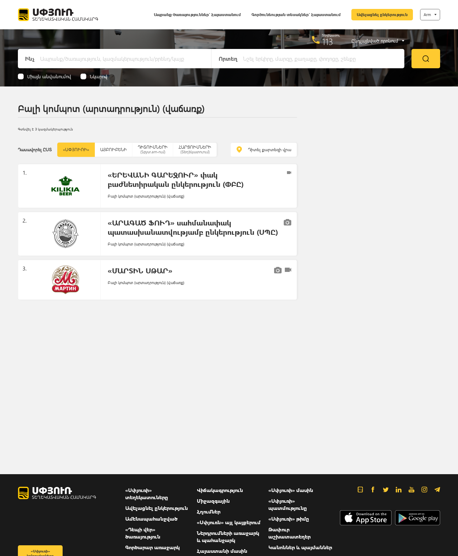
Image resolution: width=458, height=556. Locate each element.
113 (327, 41)
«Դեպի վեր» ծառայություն (142, 533)
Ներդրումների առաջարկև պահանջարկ (228, 536)
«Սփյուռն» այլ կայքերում (228, 522)
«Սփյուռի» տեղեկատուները (146, 494)
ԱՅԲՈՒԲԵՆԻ (113, 149)
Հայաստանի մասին (222, 550)
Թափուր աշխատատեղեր (289, 533)
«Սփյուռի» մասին (290, 490)
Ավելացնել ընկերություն (382, 14)
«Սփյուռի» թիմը (288, 518)
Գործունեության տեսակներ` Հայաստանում (296, 14)
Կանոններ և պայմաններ (300, 547)
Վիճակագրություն (220, 490)
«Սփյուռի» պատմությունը (287, 504)
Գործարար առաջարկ (152, 547)
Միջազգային (213, 500)
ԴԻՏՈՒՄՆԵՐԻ (152, 149)
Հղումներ (208, 511)
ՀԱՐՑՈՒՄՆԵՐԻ (195, 149)
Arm (427, 14)
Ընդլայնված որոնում (374, 41)
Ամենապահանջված (151, 518)
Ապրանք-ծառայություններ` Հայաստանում (197, 14)
